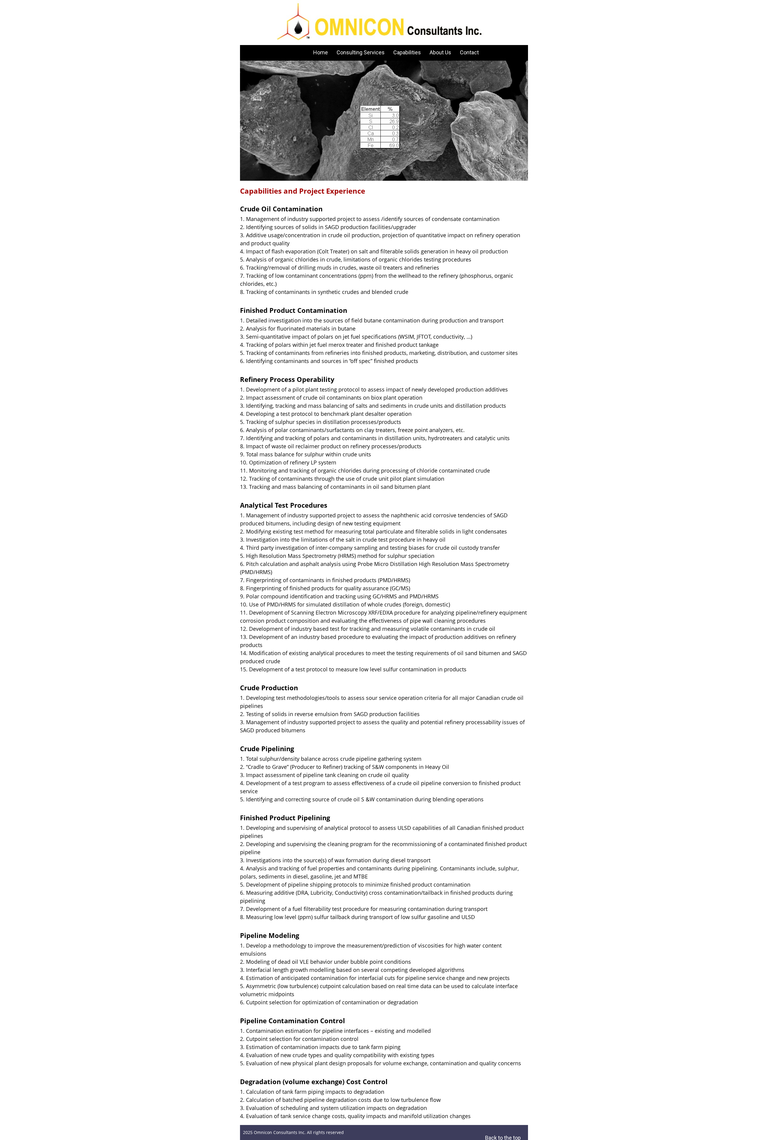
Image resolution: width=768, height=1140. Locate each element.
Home (320, 52)
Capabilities (407, 52)
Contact (469, 52)
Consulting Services (361, 52)
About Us (440, 52)
